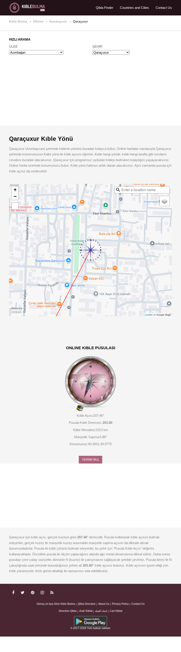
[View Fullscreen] (15, 206)
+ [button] (15, 189)
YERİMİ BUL (90, 459)
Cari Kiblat (116, 610)
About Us (103, 603)
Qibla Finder (104, 7)
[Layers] (164, 201)
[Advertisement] (90, 94)
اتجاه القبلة (101, 610)
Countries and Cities (134, 7)
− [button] (15, 196)
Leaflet (148, 314)
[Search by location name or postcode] (118, 190)
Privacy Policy (120, 603)
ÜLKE (13, 46)
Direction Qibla (68, 610)
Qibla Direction (87, 603)
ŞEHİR (97, 46)
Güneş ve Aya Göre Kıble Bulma (56, 603)
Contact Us (164, 7)
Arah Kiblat (85, 610)
